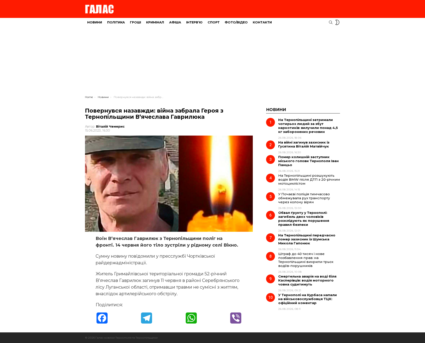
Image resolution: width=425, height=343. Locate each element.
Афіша (175, 22)
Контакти (262, 22)
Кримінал (155, 22)
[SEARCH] (330, 22)
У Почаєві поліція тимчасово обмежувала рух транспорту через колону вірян (304, 198)
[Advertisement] (212, 62)
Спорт (214, 22)
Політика (116, 22)
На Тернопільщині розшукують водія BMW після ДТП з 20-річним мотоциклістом (309, 179)
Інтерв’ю (194, 22)
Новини (94, 22)
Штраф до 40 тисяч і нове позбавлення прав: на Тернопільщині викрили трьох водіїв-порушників (305, 260)
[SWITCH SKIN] (337, 22)
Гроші (135, 22)
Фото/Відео (236, 22)
